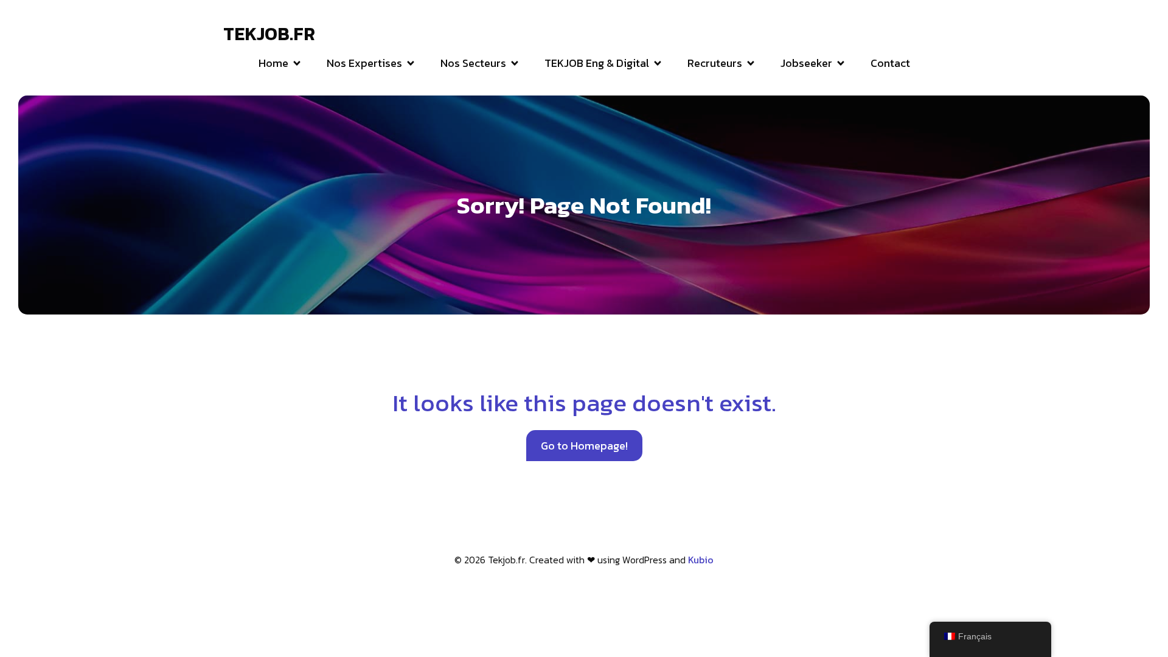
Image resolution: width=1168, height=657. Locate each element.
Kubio (701, 559)
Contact (890, 63)
